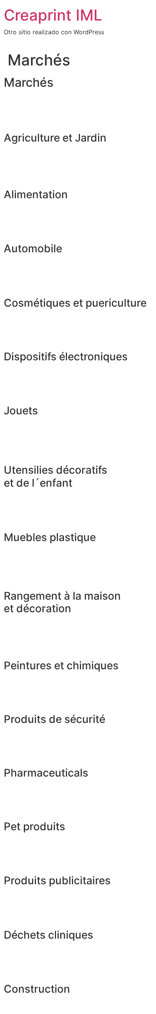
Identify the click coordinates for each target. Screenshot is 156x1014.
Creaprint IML (53, 15)
